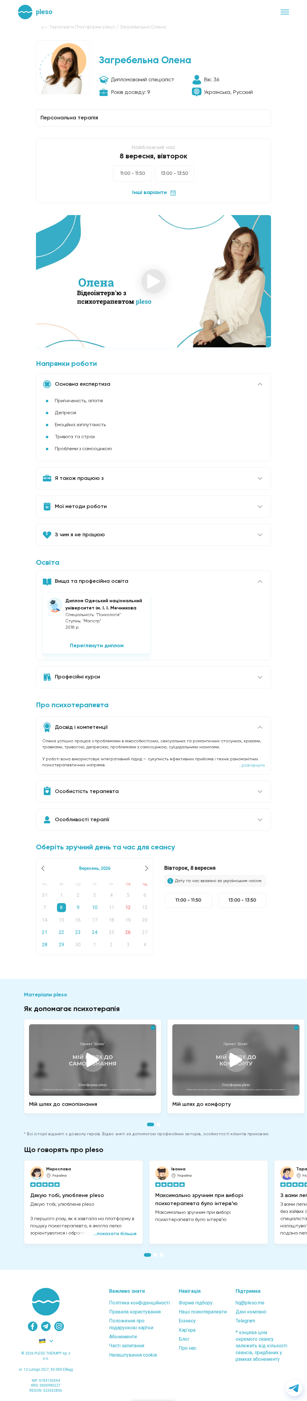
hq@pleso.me (250, 1303)
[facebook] (32, 1326)
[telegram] (46, 1326)
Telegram (245, 1321)
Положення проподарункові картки (131, 1324)
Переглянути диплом (97, 645)
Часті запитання (126, 1346)
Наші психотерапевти (203, 1312)
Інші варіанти (149, 192)
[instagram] (59, 1326)
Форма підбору (196, 1303)
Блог (184, 1339)
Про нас (187, 1348)
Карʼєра (187, 1330)
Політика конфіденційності (139, 1303)
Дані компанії (251, 1312)
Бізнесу (187, 1321)
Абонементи (123, 1337)
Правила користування (135, 1312)
